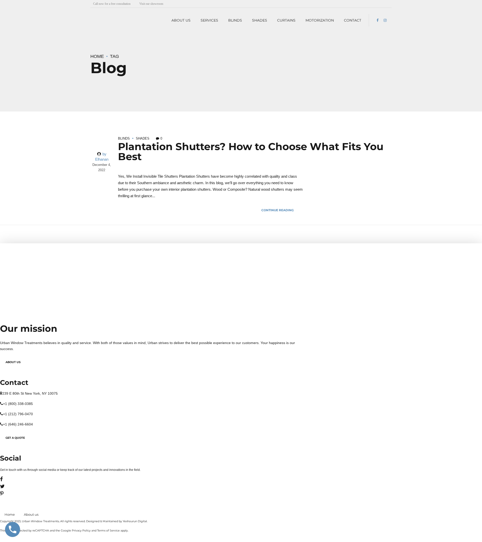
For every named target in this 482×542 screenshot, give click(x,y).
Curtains (286, 20)
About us (181, 20)
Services (209, 20)
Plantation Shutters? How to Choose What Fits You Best (250, 151)
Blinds (235, 20)
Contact (352, 20)
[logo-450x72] (56, 260)
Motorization (320, 20)
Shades (259, 20)
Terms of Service (108, 530)
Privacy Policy (81, 530)
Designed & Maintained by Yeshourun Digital (116, 521)
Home (97, 56)
